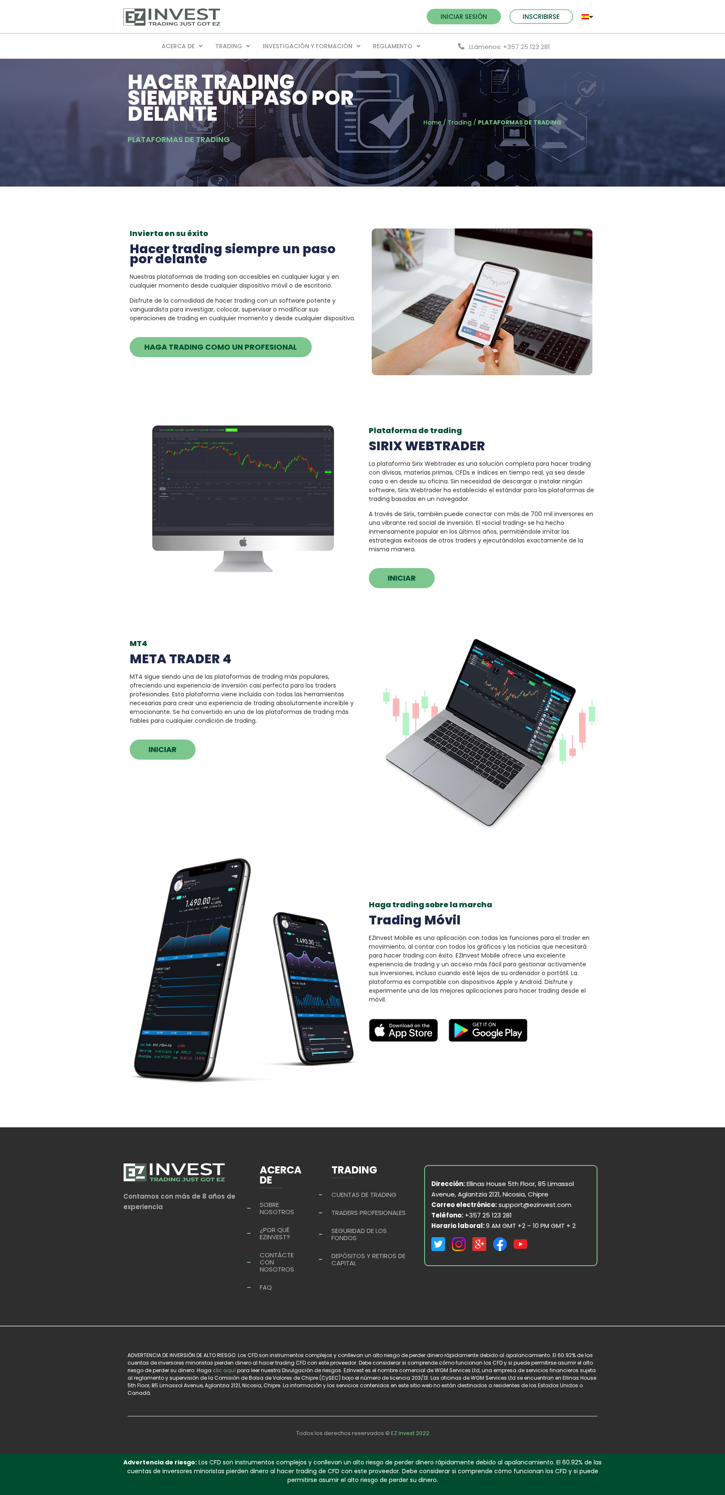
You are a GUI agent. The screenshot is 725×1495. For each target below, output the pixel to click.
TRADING (228, 46)
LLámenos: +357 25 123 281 (509, 46)
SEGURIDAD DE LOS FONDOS (359, 1234)
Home (432, 122)
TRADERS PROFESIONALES (368, 1212)
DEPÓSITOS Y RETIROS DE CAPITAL (368, 1259)
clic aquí (224, 1370)
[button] (464, 16)
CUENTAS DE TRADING (363, 1194)
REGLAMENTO (392, 46)
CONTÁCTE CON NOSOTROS (277, 1262)
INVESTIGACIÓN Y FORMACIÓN (307, 46)
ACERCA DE (178, 46)
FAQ (266, 1287)
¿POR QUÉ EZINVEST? (275, 1233)
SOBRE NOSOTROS (277, 1208)
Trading (460, 122)
